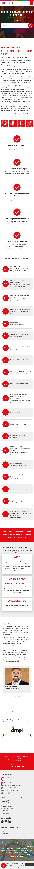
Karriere (3, 830)
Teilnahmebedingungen (24, 865)
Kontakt (3, 831)
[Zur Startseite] (7, 3)
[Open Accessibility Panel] (3, 865)
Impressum (6, 863)
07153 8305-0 (17, 764)
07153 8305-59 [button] (19, 785)
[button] (15, 696)
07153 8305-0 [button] (11, 780)
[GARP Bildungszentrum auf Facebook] (2, 822)
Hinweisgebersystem (9, 865)
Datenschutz (15, 863)
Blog (2, 835)
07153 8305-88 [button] (15, 790)
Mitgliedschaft (4, 833)
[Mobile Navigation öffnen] (31, 3)
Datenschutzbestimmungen (10, 854)
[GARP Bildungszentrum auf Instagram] (6, 822)
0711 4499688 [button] (10, 783)
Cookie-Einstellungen (26, 863)
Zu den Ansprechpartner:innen (17, 537)
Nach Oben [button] (30, 864)
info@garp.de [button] (10, 777)
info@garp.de (18, 766)
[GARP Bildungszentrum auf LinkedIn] (9, 822)
